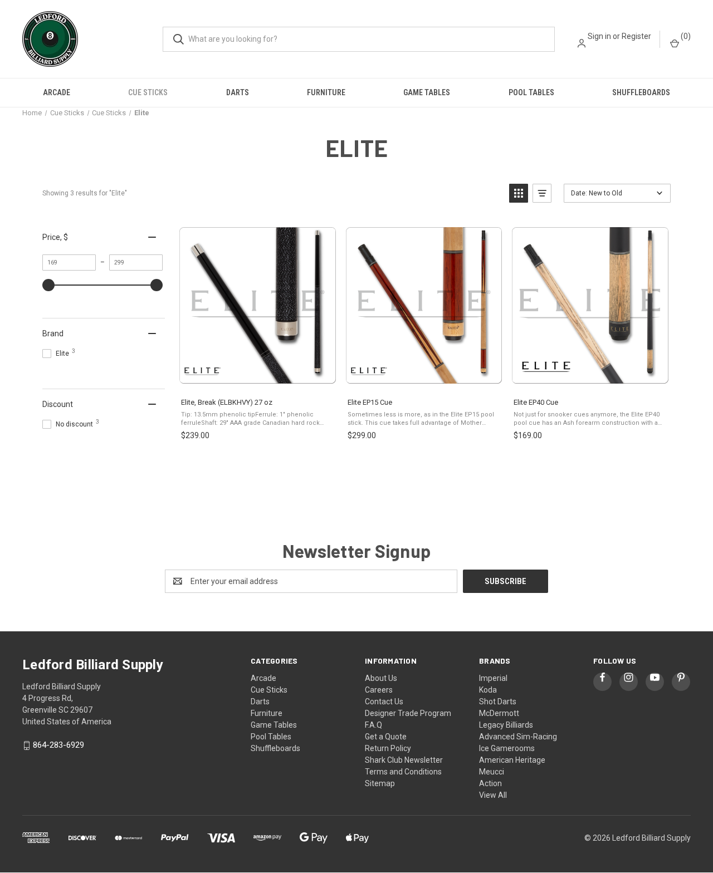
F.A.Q (373, 724)
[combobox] (359, 39)
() (685, 36)
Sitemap (380, 783)
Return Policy (388, 748)
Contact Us (384, 701)
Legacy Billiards (506, 724)
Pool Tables (531, 92)
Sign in (599, 36)
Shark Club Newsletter (404, 760)
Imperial (493, 678)
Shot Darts (497, 701)
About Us (381, 678)
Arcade (56, 92)
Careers (379, 689)
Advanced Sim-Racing (518, 736)
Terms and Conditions (403, 771)
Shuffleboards (641, 92)
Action (490, 783)
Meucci (491, 771)
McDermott (499, 713)
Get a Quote (386, 736)
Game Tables (426, 92)
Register (636, 36)
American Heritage (512, 760)
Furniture (326, 92)
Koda (488, 689)
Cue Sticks (148, 92)
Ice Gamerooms (507, 748)
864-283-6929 (58, 745)
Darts (237, 92)
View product (257, 377)
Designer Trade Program (408, 713)
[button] (518, 193)
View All (493, 795)
